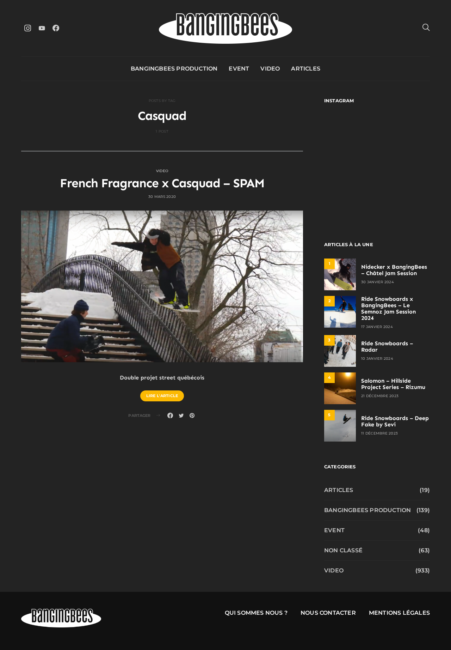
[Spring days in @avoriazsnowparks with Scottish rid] (349, 197)
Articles (305, 68)
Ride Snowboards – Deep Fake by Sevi (395, 421)
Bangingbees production (174, 68)
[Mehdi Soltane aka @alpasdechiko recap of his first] (404, 133)
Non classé (343, 550)
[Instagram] (27, 28)
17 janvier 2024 (377, 326)
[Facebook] (55, 28)
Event (239, 68)
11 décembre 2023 (379, 433)
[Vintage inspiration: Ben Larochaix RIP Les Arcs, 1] (404, 197)
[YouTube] (41, 28)
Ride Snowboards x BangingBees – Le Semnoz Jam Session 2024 (388, 308)
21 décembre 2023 (380, 396)
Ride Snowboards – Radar (387, 346)
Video (270, 68)
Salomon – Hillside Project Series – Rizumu (393, 383)
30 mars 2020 (162, 196)
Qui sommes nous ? (256, 612)
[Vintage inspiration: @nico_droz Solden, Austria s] (349, 165)
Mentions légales (399, 612)
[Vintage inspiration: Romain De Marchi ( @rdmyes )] (349, 133)
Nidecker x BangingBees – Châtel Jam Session (394, 270)
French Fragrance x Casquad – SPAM (162, 183)
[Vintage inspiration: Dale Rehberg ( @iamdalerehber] (404, 165)
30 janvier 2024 (377, 282)
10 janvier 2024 (377, 358)
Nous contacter (328, 612)
